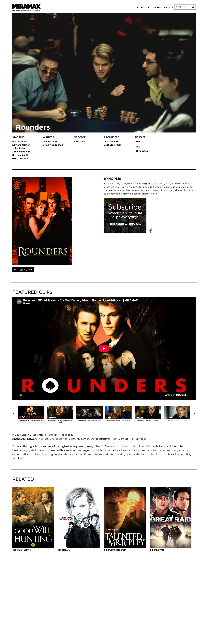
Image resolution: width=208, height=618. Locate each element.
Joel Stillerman (112, 144)
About (168, 7)
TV (148, 7)
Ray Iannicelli (20, 155)
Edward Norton (21, 144)
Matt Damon (19, 141)
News (157, 7)
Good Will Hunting (21, 550)
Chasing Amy (64, 550)
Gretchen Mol (20, 158)
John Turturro (20, 148)
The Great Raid (157, 550)
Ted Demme (111, 141)
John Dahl (79, 141)
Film (140, 7)
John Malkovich (21, 151)
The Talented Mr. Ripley (115, 550)
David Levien (50, 141)
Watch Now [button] (22, 269)
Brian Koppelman (53, 144)
